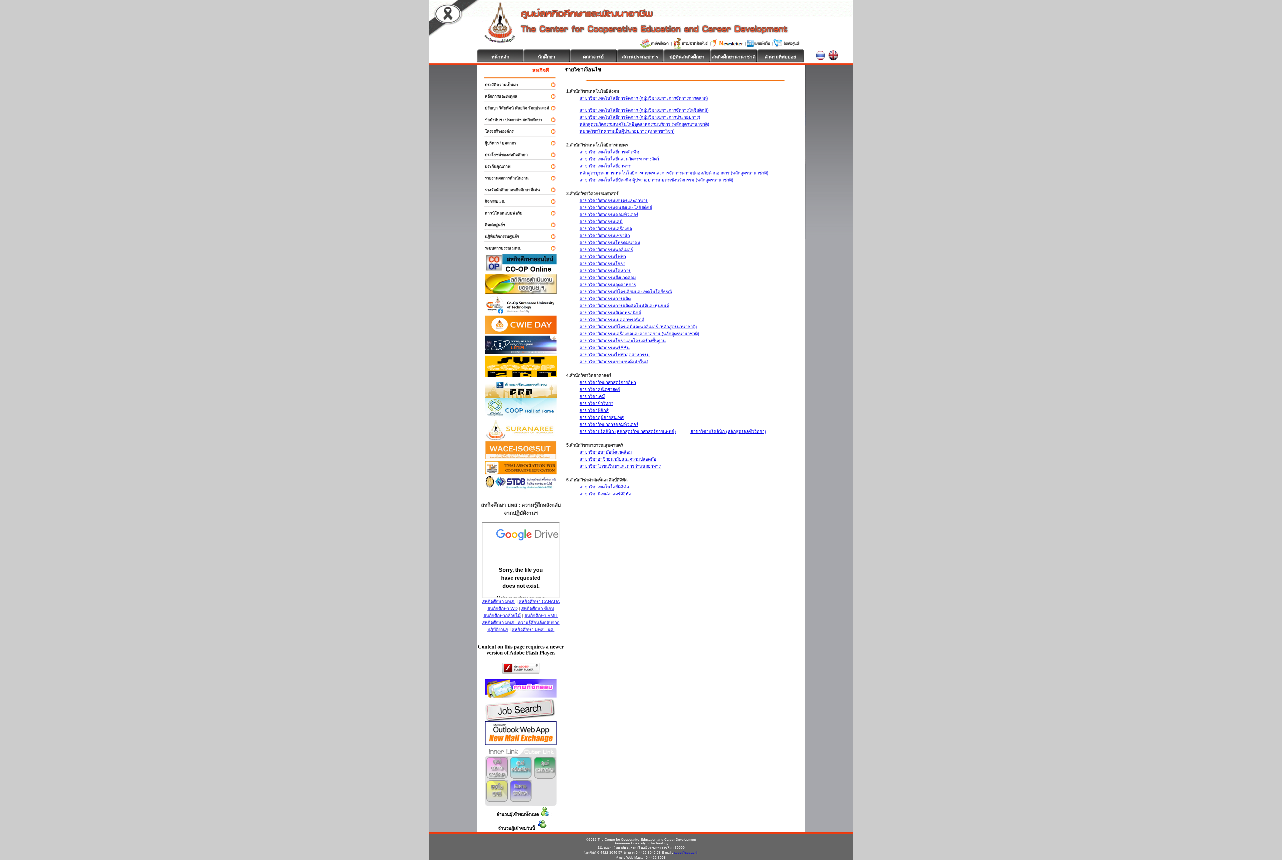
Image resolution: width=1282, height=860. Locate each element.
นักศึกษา (546, 56)
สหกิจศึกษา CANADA (539, 601)
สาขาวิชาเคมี (592, 396)
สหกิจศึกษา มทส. (498, 601)
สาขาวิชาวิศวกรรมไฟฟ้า (603, 256)
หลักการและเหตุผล (498, 96)
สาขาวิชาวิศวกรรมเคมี (601, 221)
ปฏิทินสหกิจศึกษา (686, 56)
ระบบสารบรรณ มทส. (500, 248)
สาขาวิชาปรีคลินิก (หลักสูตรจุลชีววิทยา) (728, 431)
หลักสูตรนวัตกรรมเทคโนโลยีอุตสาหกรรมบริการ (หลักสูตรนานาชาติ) (644, 124)
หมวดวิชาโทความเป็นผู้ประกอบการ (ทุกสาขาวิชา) (627, 131)
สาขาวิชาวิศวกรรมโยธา (602, 263)
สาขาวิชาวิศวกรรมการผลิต (605, 298)
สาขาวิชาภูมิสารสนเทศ (602, 417)
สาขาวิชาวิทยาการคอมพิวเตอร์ (609, 424)
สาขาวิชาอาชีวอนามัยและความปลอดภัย (618, 459)
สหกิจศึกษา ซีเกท (537, 608)
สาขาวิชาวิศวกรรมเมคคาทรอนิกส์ (612, 319)
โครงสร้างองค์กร (496, 131)
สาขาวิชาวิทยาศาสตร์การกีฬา (608, 382)
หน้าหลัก (500, 56)
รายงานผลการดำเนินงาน (503, 178)
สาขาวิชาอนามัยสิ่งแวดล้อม (606, 452)
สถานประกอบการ (640, 56)
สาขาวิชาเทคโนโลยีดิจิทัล (604, 486)
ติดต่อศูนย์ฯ (492, 225)
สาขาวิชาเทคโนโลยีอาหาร (605, 165)
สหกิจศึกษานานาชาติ (734, 56)
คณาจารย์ (593, 56)
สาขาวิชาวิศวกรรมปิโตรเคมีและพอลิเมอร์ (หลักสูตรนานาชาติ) (638, 326)
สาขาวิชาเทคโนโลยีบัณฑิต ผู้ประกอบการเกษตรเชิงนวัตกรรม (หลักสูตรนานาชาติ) (656, 179)
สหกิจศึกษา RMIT (541, 615)
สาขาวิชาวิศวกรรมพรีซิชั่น (605, 347)
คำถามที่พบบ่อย (780, 56)
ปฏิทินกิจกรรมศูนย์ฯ (499, 236)
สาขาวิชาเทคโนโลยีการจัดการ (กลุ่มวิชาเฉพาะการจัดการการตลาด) (644, 98)
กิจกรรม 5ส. (492, 201)
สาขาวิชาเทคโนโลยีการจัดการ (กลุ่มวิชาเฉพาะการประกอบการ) (640, 117)
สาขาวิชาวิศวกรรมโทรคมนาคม (610, 242)
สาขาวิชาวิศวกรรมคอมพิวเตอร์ (609, 214)
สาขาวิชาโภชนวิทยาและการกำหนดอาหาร (620, 466)
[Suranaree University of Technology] (521, 375)
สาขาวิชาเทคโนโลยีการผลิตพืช (609, 151)
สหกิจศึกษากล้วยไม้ (502, 615)
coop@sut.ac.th (686, 852)
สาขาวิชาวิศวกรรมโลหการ (605, 270)
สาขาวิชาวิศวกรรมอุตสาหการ (608, 284)
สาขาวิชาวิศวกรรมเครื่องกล (606, 228)
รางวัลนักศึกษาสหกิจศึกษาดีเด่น (509, 189)
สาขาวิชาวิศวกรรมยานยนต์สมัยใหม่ (614, 361)
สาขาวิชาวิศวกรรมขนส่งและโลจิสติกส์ (616, 207)
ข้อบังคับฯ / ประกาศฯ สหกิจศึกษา (510, 119)
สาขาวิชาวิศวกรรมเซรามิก (605, 235)
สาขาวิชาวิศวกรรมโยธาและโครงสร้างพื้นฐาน (623, 340)
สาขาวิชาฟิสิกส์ (594, 410)
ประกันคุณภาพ (494, 166)
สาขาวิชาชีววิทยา (596, 403)
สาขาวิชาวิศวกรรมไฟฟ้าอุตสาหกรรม (615, 354)
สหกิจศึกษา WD (502, 608)
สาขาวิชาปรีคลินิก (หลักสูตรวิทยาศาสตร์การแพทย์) (628, 431)
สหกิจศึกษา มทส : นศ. (533, 629)
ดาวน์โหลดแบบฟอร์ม (500, 213)
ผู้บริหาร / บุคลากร (497, 143)
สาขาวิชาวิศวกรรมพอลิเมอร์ (606, 249)
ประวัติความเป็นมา (498, 84)
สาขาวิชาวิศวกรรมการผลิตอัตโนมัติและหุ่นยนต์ (624, 305)
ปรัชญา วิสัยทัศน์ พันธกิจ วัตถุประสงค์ (514, 108)
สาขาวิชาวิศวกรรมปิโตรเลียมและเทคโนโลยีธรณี (626, 291)
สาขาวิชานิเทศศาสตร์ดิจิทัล (605, 493)
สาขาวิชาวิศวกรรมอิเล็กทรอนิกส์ (610, 312)
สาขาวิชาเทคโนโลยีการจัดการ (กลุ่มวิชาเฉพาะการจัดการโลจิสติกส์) (644, 110)
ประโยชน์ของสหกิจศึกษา (503, 154)
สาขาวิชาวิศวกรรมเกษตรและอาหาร (614, 200)
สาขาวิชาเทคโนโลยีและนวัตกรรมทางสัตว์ (619, 158)
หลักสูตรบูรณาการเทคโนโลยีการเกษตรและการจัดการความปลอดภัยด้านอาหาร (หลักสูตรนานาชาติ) (674, 172)
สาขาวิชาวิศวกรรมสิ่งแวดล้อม (608, 277)
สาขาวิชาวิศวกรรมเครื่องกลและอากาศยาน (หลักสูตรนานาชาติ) (639, 333)
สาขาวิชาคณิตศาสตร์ (600, 389)
